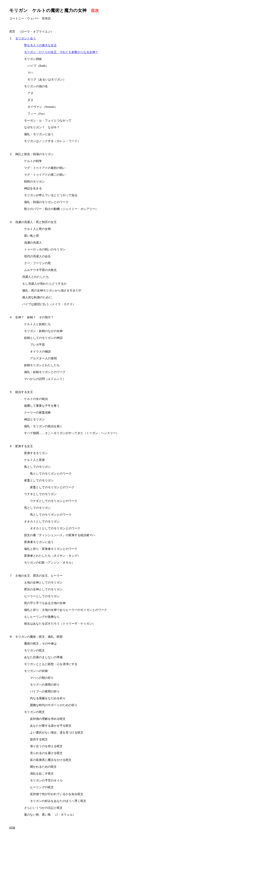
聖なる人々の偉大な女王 (40, 45)
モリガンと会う (25, 38)
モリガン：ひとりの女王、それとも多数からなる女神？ (61, 52)
